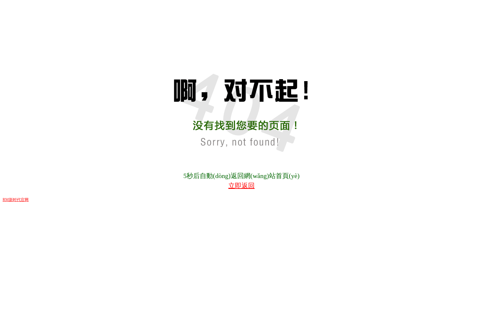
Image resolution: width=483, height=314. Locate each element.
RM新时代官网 (16, 199)
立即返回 (241, 185)
